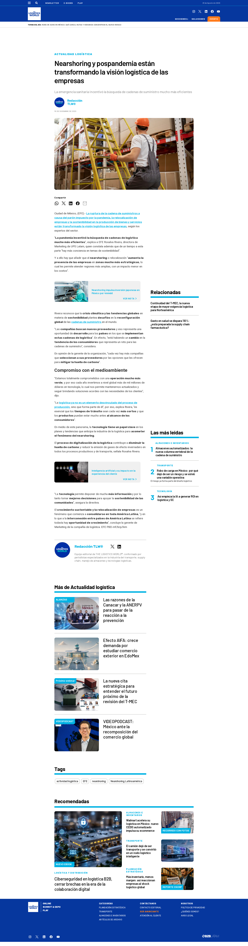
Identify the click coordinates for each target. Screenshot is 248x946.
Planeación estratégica (112, 907)
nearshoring (99, 781)
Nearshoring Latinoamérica (126, 781)
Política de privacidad (193, 907)
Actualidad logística (73, 54)
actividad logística (67, 781)
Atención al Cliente (150, 915)
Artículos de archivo (110, 919)
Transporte (105, 911)
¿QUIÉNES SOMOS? (190, 911)
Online (47, 903)
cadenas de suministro (86, 322)
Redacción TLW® (74, 102)
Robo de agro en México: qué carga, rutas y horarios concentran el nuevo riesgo (81, 25)
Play (80, 3)
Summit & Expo (52, 907)
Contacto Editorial (150, 907)
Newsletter (52, 3)
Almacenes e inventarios (112, 915)
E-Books (68, 3)
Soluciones (198, 19)
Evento (214, 19)
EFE (85, 781)
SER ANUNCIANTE (149, 911)
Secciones (181, 19)
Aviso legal (187, 915)
